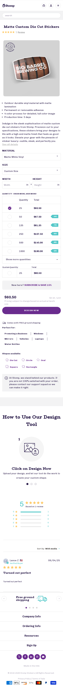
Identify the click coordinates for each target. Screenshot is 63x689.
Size (5, 164)
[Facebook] (25, 656)
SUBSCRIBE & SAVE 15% (38, 285)
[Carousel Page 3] (36, 484)
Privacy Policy (24, 679)
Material (8, 150)
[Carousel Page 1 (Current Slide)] (27, 484)
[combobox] (31, 15)
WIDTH (15, 182)
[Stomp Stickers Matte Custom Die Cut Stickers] (31, 68)
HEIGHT (46, 182)
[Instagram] (37, 656)
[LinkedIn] (31, 656)
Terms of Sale (38, 679)
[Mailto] (43, 656)
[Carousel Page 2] (31, 484)
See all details (10, 144)
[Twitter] (19, 656)
